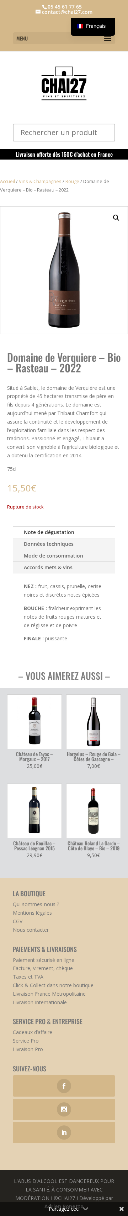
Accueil (7, 181)
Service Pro (26, 1040)
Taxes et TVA (28, 976)
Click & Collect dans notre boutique (53, 985)
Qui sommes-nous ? (36, 904)
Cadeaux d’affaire (32, 1032)
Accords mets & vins (48, 567)
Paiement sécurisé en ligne (43, 960)
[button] (116, 217)
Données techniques (49, 543)
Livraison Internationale (40, 1002)
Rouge (72, 181)
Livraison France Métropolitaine (49, 993)
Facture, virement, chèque (43, 968)
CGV (17, 921)
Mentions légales (32, 912)
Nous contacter (31, 929)
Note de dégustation (49, 532)
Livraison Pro (28, 1049)
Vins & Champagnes (40, 181)
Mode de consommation (53, 555)
